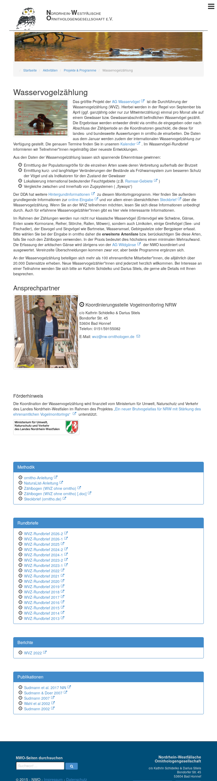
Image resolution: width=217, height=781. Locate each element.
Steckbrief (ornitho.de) (42, 499)
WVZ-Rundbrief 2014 (42, 613)
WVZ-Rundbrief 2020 (42, 581)
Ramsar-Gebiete (139, 181)
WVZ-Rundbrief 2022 (42, 570)
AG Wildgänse (124, 244)
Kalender (127, 144)
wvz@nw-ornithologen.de (113, 336)
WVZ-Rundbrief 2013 (42, 618)
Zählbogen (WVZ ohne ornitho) (50, 488)
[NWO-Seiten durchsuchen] (71, 766)
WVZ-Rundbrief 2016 (42, 602)
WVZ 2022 (33, 652)
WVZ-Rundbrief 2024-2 (43, 549)
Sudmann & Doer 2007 (43, 692)
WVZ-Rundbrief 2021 (42, 576)
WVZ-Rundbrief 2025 (42, 544)
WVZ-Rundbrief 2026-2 (43, 533)
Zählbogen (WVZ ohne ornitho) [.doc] (55, 493)
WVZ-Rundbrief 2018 (42, 591)
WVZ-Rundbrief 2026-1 (43, 539)
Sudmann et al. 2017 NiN (45, 687)
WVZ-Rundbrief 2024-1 (43, 554)
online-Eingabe (80, 199)
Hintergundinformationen (69, 194)
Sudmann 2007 (37, 698)
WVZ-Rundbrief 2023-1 (43, 565)
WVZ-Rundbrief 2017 (42, 597)
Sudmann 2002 (37, 708)
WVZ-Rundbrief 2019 (42, 586)
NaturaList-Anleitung (41, 483)
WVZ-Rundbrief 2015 (42, 607)
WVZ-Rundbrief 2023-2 (43, 560)
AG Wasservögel (126, 101)
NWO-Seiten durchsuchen (39, 757)
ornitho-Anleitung (38, 477)
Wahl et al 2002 (37, 703)
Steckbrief (168, 199)
